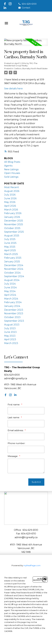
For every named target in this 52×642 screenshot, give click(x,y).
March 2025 (11, 254)
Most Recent (11, 187)
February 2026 (12, 213)
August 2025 (11, 235)
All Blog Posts (12, 162)
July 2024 (10, 283)
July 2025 (9, 239)
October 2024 (12, 272)
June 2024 (10, 287)
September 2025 (14, 231)
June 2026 (10, 198)
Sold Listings (11, 176)
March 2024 (11, 298)
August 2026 (11, 191)
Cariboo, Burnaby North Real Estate (31, 68)
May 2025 (9, 246)
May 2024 (9, 291)
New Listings (11, 169)
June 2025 (10, 243)
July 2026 (9, 194)
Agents (8, 165)
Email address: (16, 430)
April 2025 (10, 250)
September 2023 (14, 320)
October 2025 (12, 228)
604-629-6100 (29, 4)
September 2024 (14, 276)
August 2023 (11, 324)
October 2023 (12, 317)
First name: (14, 404)
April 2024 (10, 295)
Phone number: (16, 443)
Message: (13, 456)
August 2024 (11, 280)
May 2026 (9, 202)
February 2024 (13, 302)
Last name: (14, 417)
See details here (13, 88)
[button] (27, 4)
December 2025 (13, 220)
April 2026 (10, 205)
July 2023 (10, 328)
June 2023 (10, 332)
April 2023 (10, 339)
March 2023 (11, 343)
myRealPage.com (32, 565)
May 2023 (9, 335)
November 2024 (13, 269)
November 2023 (13, 313)
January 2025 (12, 261)
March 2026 (11, 209)
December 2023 (13, 309)
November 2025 (13, 224)
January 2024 (12, 306)
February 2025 (12, 257)
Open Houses (12, 173)
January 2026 (12, 217)
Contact (26, 7)
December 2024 (13, 265)
